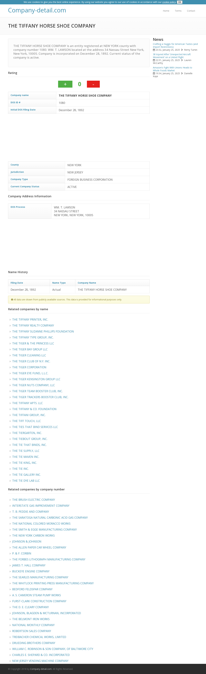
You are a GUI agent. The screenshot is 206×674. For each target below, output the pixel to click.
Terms (178, 10)
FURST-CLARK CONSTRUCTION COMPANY (39, 601)
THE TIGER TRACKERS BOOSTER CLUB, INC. (40, 397)
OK (179, 2)
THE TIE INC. (20, 469)
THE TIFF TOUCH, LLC (26, 421)
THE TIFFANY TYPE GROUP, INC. (33, 337)
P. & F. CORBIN (21, 553)
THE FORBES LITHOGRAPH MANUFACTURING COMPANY (48, 559)
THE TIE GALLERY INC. (26, 475)
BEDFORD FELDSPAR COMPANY (32, 589)
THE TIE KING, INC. (24, 463)
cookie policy (169, 2)
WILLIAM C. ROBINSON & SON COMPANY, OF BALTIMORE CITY (52, 649)
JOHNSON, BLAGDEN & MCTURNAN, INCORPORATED (46, 613)
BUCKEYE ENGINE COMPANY (30, 571)
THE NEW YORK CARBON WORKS (33, 535)
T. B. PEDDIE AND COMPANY (30, 511)
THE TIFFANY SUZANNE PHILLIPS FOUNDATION (43, 331)
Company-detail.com (37, 10)
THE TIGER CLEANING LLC (29, 355)
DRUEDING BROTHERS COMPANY (33, 643)
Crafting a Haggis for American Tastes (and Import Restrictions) (175, 45)
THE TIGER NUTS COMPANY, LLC (33, 385)
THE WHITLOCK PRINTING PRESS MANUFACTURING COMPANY (53, 583)
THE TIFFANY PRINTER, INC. (30, 319)
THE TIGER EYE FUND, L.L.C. (30, 373)
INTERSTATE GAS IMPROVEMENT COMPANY (40, 506)
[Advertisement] (79, 138)
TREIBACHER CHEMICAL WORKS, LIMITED (39, 637)
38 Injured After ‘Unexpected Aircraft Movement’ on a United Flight (172, 56)
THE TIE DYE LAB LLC (26, 481)
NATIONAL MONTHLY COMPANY (33, 625)
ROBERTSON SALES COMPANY (31, 631)
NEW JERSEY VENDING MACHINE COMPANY (40, 661)
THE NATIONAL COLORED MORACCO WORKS (41, 523)
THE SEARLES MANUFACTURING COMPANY (40, 577)
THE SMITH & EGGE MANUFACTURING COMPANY (44, 529)
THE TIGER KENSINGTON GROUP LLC (36, 379)
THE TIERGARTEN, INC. (27, 433)
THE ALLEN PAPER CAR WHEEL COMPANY (39, 547)
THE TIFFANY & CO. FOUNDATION (34, 409)
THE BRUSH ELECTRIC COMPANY (33, 500)
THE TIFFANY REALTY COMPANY (33, 325)
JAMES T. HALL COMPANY (28, 565)
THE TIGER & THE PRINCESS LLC (33, 343)
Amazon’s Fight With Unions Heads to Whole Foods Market (172, 69)
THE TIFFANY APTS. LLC (27, 403)
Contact (191, 10)
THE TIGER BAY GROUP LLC (30, 349)
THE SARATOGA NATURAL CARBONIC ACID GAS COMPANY (50, 517)
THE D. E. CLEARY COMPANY (30, 607)
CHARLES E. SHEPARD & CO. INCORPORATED (41, 655)
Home (166, 10)
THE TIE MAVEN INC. (25, 457)
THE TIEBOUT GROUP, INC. (29, 439)
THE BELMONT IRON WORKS (31, 619)
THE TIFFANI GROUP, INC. (29, 415)
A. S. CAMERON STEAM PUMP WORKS (36, 595)
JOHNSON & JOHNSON (26, 541)
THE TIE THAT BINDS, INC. (29, 445)
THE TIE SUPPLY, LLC (25, 451)
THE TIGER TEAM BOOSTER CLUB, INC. (37, 391)
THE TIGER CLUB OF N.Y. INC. (31, 361)
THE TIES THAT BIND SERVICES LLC (35, 427)
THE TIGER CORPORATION (29, 367)
